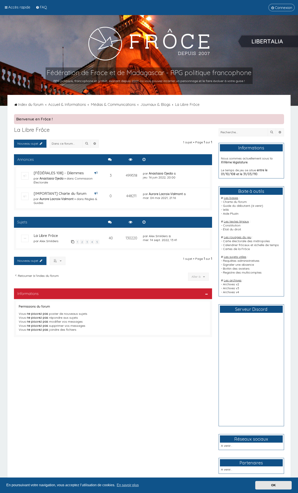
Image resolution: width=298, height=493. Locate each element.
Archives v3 (231, 288)
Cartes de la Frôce (236, 249)
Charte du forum (235, 202)
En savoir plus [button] (128, 485)
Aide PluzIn (230, 214)
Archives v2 (231, 284)
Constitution (231, 225)
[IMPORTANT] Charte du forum (60, 193)
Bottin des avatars (236, 268)
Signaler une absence (238, 265)
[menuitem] (41, 7)
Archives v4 (231, 292)
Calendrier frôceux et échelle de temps (251, 245)
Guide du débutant (236, 206)
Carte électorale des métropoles (246, 241)
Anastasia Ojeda (51, 178)
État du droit (232, 229)
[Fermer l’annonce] (280, 117)
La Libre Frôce (32, 129)
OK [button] (273, 485)
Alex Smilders (48, 241)
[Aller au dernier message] (175, 173)
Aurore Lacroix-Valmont (56, 199)
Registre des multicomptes (242, 272)
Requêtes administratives (241, 261)
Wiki (226, 210)
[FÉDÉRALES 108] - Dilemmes (59, 173)
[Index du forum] (149, 43)
